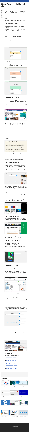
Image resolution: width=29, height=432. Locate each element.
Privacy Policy (16, 426)
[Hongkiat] (14, 1)
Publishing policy (13, 426)
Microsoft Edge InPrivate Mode (11, 360)
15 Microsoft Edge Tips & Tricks (11, 357)
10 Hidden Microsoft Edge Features (11, 365)
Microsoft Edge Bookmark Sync (11, 363)
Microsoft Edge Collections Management (12, 358)
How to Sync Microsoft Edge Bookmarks (12, 366)
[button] (2, 10)
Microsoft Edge (19, 15)
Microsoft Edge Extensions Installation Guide (13, 368)
